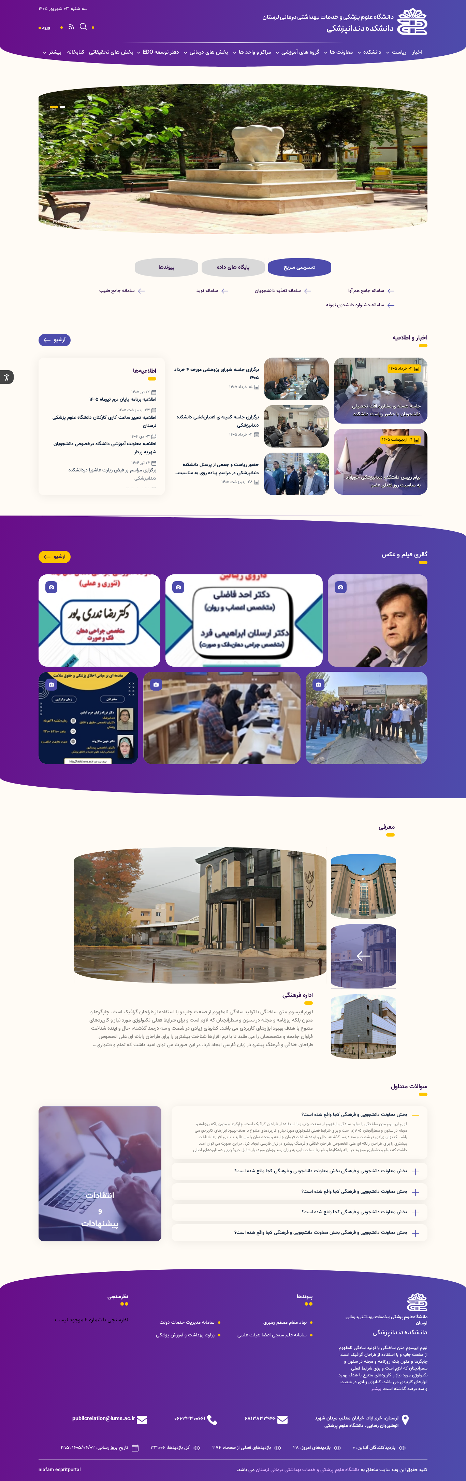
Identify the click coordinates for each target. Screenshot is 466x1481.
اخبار (417, 52)
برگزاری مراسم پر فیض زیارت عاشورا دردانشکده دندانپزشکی (112, 474)
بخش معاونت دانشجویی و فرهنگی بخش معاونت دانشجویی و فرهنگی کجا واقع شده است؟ (320, 1171)
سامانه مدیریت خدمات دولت (187, 1322)
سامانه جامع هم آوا (366, 291)
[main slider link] (233, 159)
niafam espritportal (60, 1470)
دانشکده (372, 52)
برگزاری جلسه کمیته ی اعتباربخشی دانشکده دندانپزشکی (218, 421)
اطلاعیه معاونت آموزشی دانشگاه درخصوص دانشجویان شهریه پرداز (105, 448)
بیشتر (55, 52)
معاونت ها (341, 52)
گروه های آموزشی (300, 52)
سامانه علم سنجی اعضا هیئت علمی (272, 1335)
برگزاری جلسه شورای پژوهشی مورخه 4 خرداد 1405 (216, 374)
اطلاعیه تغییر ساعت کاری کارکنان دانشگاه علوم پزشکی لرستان (104, 422)
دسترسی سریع (300, 267)
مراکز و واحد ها (255, 52)
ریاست (399, 52)
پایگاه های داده (233, 267)
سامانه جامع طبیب (117, 291)
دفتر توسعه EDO (161, 52)
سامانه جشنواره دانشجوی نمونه (355, 305)
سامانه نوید (207, 291)
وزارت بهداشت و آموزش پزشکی (185, 1335)
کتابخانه (75, 52)
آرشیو (59, 340)
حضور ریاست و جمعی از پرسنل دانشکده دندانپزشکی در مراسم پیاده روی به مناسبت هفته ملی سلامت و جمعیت (218, 469)
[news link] (380, 391)
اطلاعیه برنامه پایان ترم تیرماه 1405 (122, 399)
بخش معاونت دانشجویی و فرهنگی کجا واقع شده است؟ (354, 1115)
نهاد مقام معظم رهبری (285, 1322)
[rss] (71, 27)
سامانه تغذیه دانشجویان (278, 291)
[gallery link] (377, 620)
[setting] (7, 377)
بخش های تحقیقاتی (111, 52)
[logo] (316, 21)
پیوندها (166, 267)
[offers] (100, 1173)
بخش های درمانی (209, 52)
